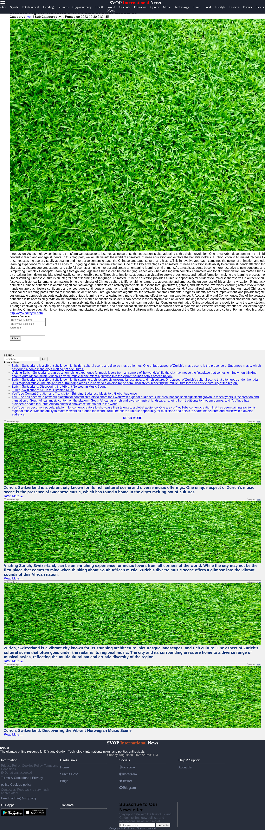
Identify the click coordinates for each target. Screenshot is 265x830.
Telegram (129, 788)
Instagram (129, 774)
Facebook (128, 767)
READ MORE (132, 418)
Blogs (64, 781)
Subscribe (163, 825)
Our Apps (8, 805)
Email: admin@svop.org (18, 798)
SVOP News (135, 2)
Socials (124, 760)
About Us (185, 767)
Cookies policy (21, 784)
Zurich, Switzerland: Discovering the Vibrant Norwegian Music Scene (59, 386)
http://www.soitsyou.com (26, 313)
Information (9, 760)
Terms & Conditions (15, 778)
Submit (15, 338)
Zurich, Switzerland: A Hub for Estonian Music (43, 390)
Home (64, 767)
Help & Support (189, 760)
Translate (67, 805)
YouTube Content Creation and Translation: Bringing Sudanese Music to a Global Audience (74, 393)
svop (29, 16)
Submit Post (69, 774)
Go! (44, 359)
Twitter (127, 781)
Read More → (13, 496)
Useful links (68, 760)
